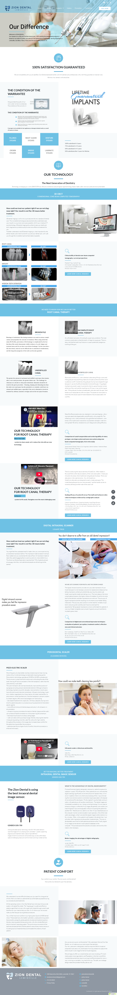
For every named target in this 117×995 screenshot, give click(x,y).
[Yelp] (110, 2)
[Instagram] (107, 2)
